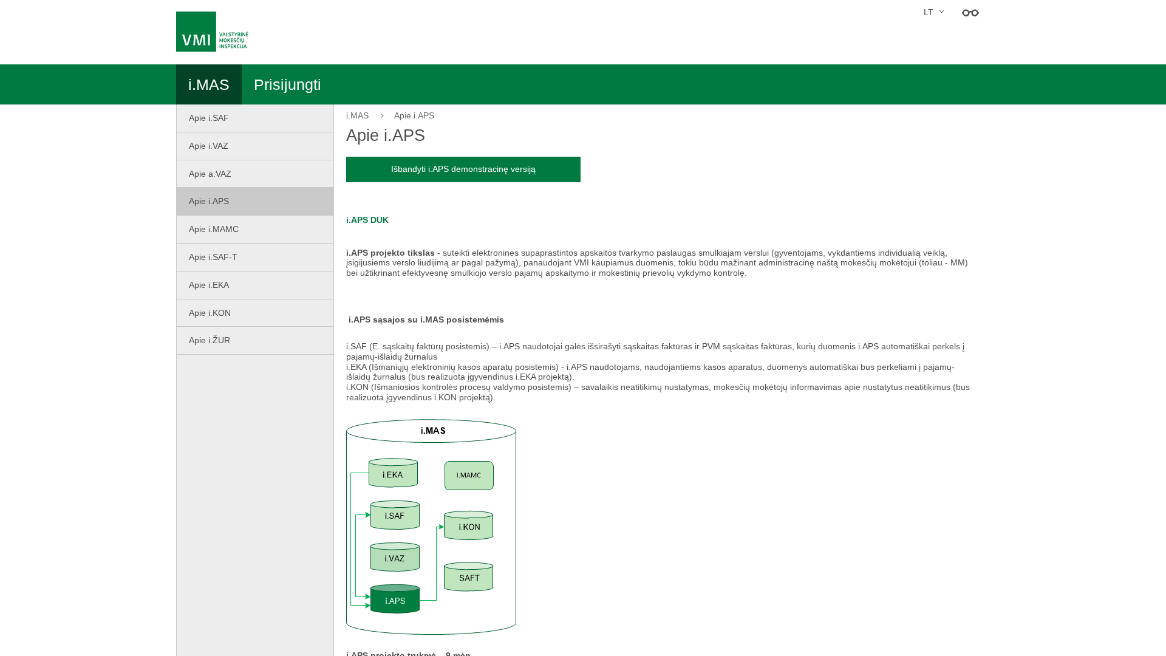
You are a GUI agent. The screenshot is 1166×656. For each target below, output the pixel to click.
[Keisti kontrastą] (970, 12)
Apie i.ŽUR (209, 340)
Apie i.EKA (209, 285)
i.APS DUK (367, 220)
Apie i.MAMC (214, 229)
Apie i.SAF (209, 118)
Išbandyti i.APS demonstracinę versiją (463, 169)
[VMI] (216, 32)
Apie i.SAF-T (213, 257)
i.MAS (357, 115)
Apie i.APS (209, 201)
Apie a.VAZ (210, 174)
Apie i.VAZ (208, 146)
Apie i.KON (210, 313)
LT (928, 12)
